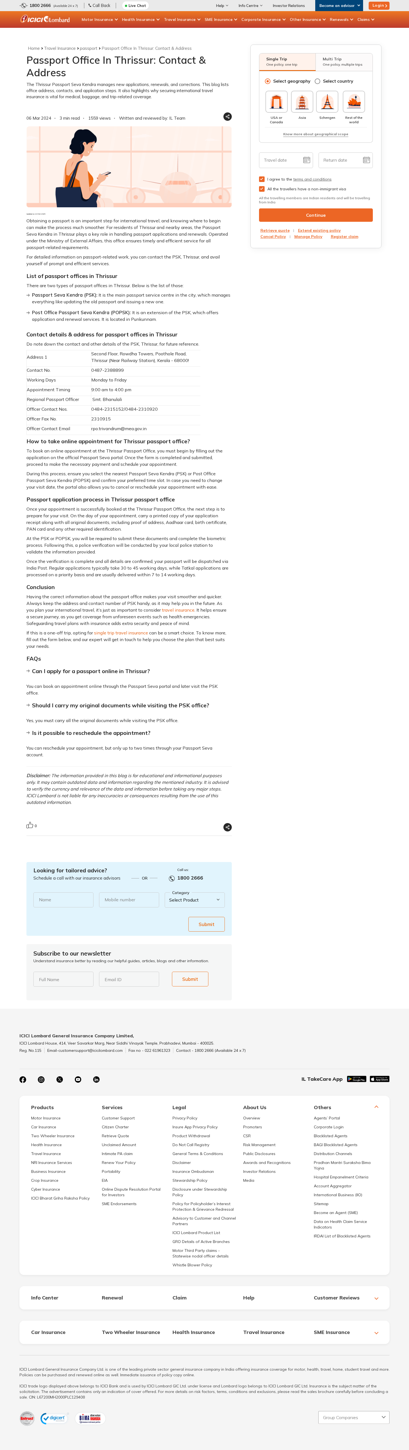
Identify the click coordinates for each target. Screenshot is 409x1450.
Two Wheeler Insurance (53, 1135)
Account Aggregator (333, 1185)
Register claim (344, 236)
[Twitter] (59, 1079)
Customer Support (118, 1118)
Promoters (252, 1126)
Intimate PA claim (117, 1153)
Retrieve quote (275, 230)
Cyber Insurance (45, 1189)
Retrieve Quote (115, 1135)
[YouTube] (78, 1079)
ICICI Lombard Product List (196, 1232)
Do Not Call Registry (191, 1144)
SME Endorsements (119, 1203)
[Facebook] (22, 1079)
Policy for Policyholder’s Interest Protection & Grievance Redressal (203, 1206)
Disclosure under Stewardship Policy (200, 1192)
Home (34, 48)
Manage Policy (308, 236)
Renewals (339, 19)
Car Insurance (43, 1126)
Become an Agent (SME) (336, 1212)
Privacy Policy (185, 1118)
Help (220, 5)
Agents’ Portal (327, 1118)
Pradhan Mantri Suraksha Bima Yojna (342, 1165)
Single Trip (281, 61)
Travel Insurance (180, 19)
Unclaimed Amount (119, 1144)
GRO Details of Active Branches (201, 1241)
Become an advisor (337, 5)
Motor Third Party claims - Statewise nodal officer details (201, 1253)
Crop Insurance (44, 1180)
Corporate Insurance (261, 19)
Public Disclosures (259, 1153)
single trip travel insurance (121, 633)
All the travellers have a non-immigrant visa (306, 188)
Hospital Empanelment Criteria (341, 1177)
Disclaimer (182, 1162)
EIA (105, 1180)
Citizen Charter (115, 1126)
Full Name (49, 979)
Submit (207, 924)
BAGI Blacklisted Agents (336, 1144)
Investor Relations (289, 5)
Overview (251, 1118)
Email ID (113, 979)
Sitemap (321, 1203)
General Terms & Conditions (198, 1153)
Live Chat (137, 5)
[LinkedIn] (96, 1079)
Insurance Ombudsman (193, 1171)
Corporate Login (329, 1126)
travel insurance (178, 610)
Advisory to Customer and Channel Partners (204, 1221)
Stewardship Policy (190, 1180)
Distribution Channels (333, 1153)
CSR (247, 1135)
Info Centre (248, 5)
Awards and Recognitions (267, 1162)
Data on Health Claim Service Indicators (340, 1224)
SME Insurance (219, 19)
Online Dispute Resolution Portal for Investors (131, 1192)
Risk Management (259, 1144)
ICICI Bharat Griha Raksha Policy (60, 1198)
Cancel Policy (273, 236)
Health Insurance (138, 19)
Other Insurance (305, 19)
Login (378, 5)
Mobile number (120, 899)
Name (45, 899)
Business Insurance (48, 1171)
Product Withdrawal (191, 1135)
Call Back (101, 5)
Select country (338, 81)
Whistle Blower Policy (192, 1264)
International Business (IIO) (338, 1194)
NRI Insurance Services (51, 1162)
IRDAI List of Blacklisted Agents (342, 1236)
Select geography (292, 81)
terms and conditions (312, 179)
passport (88, 48)
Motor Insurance (97, 19)
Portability (111, 1171)
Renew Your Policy (118, 1162)
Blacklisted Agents (331, 1135)
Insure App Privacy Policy (195, 1126)
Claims (364, 19)
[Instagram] (41, 1079)
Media (248, 1180)
